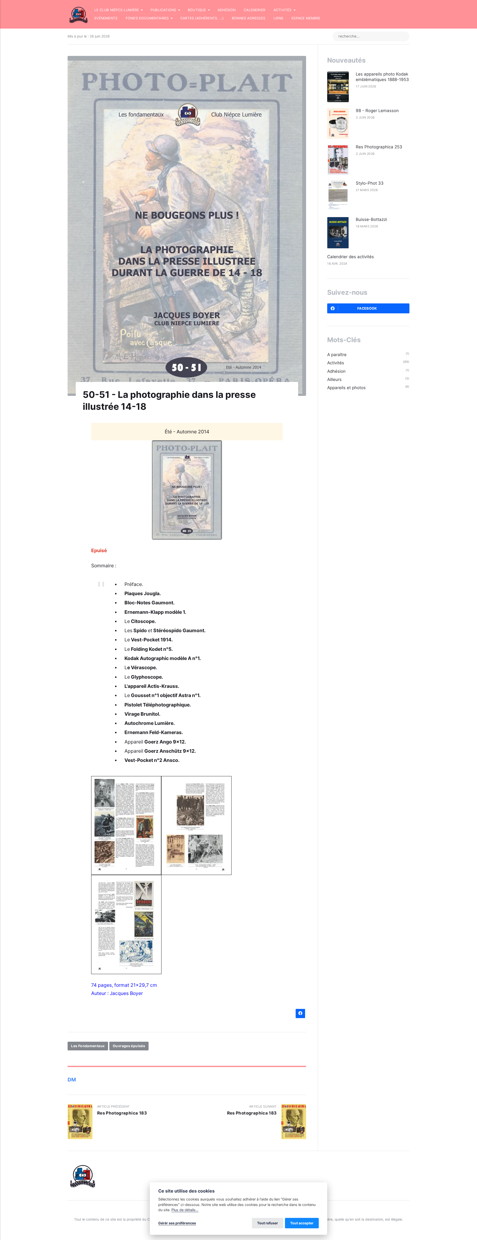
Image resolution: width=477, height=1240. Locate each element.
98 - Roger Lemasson (377, 110)
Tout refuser (267, 1223)
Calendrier (254, 10)
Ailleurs (334, 379)
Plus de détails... (185, 1210)
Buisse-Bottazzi (371, 219)
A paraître (337, 354)
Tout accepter (302, 1223)
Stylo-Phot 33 (370, 183)
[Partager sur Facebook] (300, 1013)
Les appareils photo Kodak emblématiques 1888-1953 (382, 77)
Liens (278, 18)
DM (72, 1079)
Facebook (367, 308)
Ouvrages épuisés (129, 1046)
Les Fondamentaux (88, 1046)
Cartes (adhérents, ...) (202, 18)
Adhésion (227, 10)
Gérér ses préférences (177, 1223)
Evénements (106, 18)
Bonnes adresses (248, 18)
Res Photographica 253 (379, 146)
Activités (335, 362)
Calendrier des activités (350, 256)
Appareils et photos (346, 387)
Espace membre (305, 18)
